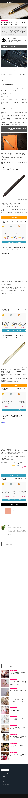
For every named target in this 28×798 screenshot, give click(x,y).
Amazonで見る (14, 217)
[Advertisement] (14, 606)
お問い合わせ (4, 781)
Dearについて (5, 773)
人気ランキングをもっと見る (14, 242)
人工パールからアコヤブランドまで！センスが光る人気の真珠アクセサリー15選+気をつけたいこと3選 (18, 683)
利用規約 (4, 778)
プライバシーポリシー (6, 784)
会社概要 (4, 776)
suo (8, 525)
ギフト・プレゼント (13, 670)
